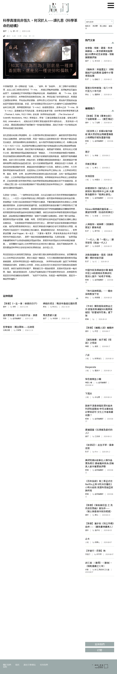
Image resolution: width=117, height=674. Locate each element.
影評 (87, 79)
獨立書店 (103, 26)
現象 (4, 318)
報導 (87, 141)
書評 (4, 31)
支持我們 (44, 664)
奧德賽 (95, 26)
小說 (87, 167)
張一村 (31, 36)
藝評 (87, 61)
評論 (25, 36)
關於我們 (7, 664)
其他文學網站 (30, 664)
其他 (44, 306)
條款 (5, 666)
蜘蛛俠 (87, 26)
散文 (87, 155)
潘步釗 (97, 530)
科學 (19, 36)
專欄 (87, 346)
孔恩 (14, 36)
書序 (4, 306)
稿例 (17, 664)
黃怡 (96, 515)
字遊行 (87, 554)
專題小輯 (88, 382)
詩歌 (87, 569)
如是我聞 (6, 330)
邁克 (96, 346)
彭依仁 (55, 306)
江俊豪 (97, 436)
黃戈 (96, 167)
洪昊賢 (18, 330)
